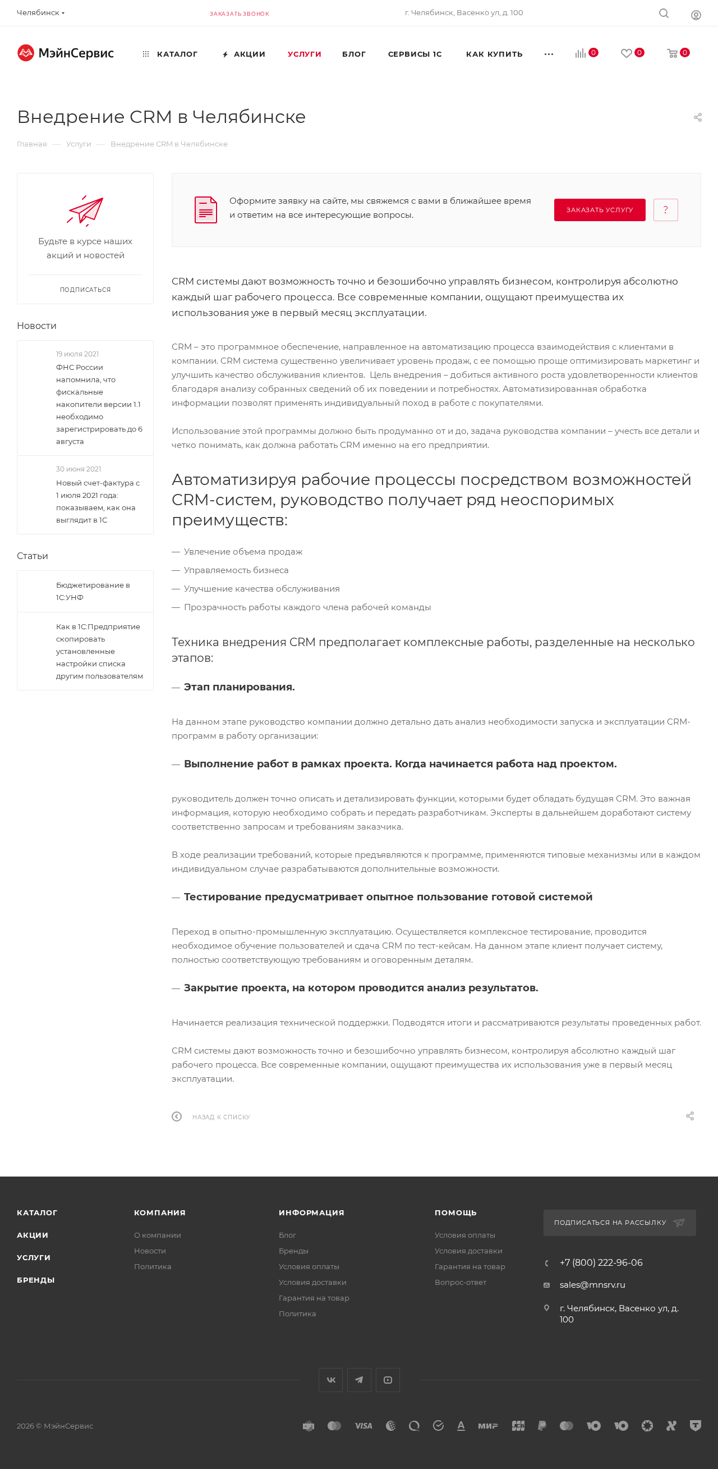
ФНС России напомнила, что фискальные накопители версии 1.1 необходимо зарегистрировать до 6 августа (99, 404)
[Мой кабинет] (696, 15)
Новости (37, 326)
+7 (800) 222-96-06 (601, 1263)
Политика (153, 1266)
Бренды (36, 1279)
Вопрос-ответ (460, 1282)
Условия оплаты (309, 1266)
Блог (287, 1234)
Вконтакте (331, 1380)
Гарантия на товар (314, 1297)
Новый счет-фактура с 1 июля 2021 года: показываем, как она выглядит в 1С (98, 501)
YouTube (388, 1380)
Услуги (34, 1257)
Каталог (37, 1212)
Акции (33, 1234)
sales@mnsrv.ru (592, 1284)
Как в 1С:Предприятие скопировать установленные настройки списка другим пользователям (99, 651)
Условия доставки (313, 1282)
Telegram (359, 1380)
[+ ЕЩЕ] (549, 54)
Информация (311, 1212)
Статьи (32, 556)
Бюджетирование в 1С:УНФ (93, 591)
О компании (157, 1234)
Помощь (456, 1212)
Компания (160, 1212)
